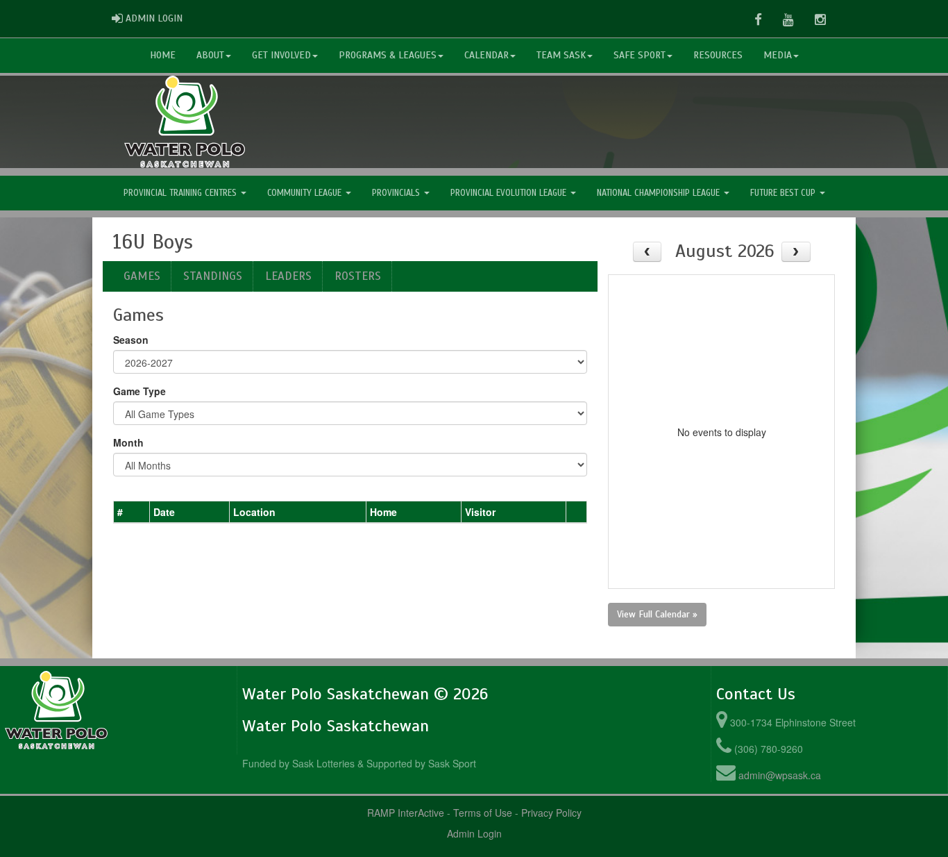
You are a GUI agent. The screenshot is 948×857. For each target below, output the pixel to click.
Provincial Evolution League (509, 193)
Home (163, 55)
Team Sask (561, 55)
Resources (718, 55)
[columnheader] (132, 512)
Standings (212, 276)
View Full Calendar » (657, 614)
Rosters (358, 276)
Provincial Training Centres (181, 193)
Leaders (288, 276)
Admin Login (474, 833)
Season (131, 340)
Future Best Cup (784, 193)
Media (777, 55)
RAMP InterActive (405, 812)
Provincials (397, 193)
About (210, 55)
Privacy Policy (551, 812)
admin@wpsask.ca (779, 775)
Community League (305, 193)
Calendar (486, 55)
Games (142, 276)
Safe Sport (639, 55)
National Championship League (659, 193)
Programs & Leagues (388, 55)
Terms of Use (482, 812)
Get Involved (281, 55)
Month (128, 442)
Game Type (139, 391)
